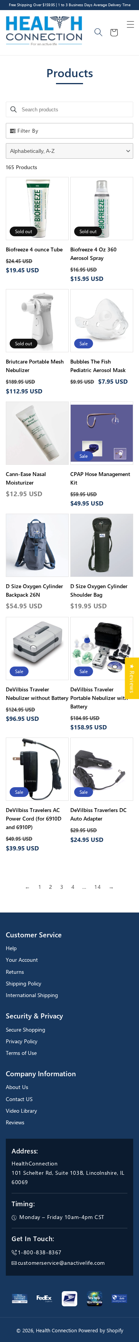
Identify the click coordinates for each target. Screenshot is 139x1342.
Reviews (15, 1122)
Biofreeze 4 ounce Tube (34, 249)
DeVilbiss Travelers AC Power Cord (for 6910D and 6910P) (33, 818)
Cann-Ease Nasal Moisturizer (26, 478)
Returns (15, 971)
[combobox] (99, 32)
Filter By (27, 130)
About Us (17, 1087)
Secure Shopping (25, 1029)
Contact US (19, 1099)
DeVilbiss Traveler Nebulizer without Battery (37, 693)
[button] (130, 24)
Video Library (21, 1110)
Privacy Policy (21, 1041)
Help (11, 948)
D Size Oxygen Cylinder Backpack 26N (34, 590)
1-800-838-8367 (40, 1252)
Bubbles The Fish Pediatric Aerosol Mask (97, 366)
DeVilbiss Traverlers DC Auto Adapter (98, 814)
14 (97, 886)
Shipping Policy (23, 983)
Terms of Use (21, 1052)
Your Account (22, 959)
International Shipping (32, 995)
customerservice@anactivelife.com (61, 1262)
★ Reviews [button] (132, 678)
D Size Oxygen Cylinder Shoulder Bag (98, 590)
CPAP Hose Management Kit (100, 478)
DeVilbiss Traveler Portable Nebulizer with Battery (99, 698)
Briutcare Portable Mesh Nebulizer (35, 366)
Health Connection (56, 1330)
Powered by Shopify (100, 1330)
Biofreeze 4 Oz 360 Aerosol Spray (93, 253)
